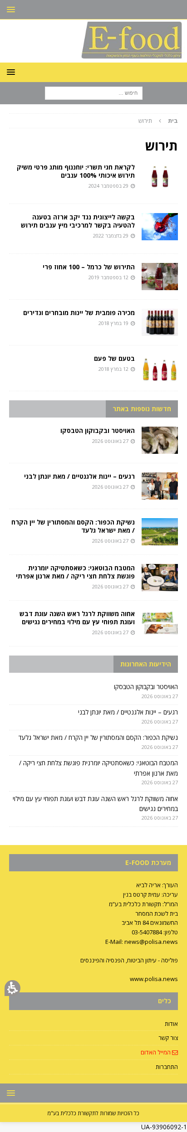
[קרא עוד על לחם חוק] (160, 226)
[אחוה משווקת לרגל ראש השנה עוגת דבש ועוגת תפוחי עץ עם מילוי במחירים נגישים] (160, 623)
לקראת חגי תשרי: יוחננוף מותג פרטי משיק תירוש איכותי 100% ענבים (76, 171)
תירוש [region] (158, 121)
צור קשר (168, 1038)
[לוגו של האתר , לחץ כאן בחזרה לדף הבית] (93, 57)
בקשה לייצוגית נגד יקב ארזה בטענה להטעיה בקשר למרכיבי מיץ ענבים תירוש (78, 221)
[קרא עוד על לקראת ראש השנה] (160, 176)
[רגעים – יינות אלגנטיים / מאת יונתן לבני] (160, 486)
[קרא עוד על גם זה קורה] (160, 322)
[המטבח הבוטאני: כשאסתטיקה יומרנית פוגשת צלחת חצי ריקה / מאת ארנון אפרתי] (160, 577)
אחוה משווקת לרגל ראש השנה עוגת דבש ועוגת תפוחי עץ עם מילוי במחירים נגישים (77, 617)
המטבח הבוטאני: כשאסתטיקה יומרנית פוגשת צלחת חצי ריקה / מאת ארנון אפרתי (75, 572)
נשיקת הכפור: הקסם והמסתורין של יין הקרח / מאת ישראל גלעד (73, 526)
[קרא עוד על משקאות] (160, 368)
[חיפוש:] (94, 92)
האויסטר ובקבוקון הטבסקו (97, 430)
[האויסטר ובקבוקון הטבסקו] (160, 440)
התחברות (167, 1067)
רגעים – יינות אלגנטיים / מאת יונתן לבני (79, 476)
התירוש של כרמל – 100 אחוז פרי (89, 266)
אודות (171, 1024)
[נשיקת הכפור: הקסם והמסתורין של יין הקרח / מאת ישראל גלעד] (160, 531)
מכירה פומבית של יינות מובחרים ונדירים (79, 312)
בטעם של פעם (114, 358)
